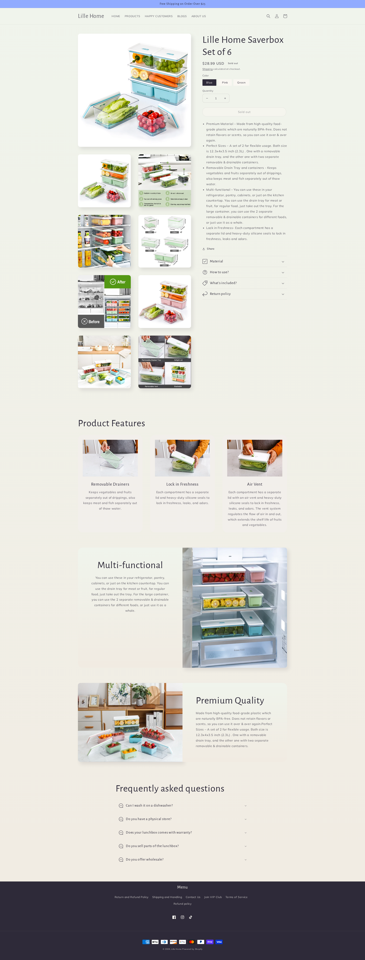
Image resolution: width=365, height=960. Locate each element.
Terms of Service (236, 897)
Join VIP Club (213, 897)
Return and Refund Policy (131, 897)
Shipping (207, 68)
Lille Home (176, 949)
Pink (225, 82)
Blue (209, 82)
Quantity (207, 90)
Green (241, 82)
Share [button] (211, 248)
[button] (268, 16)
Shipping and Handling (167, 897)
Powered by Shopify (192, 949)
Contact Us (193, 897)
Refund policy (183, 903)
